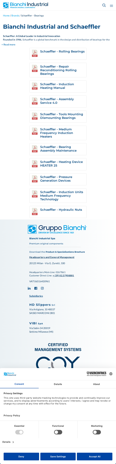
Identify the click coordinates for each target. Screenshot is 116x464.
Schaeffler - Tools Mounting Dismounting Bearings (61, 116)
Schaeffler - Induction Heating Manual (57, 86)
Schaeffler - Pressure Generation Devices (56, 178)
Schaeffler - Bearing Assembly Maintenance (58, 148)
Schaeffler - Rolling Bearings (62, 51)
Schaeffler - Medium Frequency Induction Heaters (56, 132)
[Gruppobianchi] (57, 232)
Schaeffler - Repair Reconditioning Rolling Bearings (58, 70)
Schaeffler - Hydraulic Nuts (61, 209)
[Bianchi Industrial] (25, 5)
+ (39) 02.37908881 (63, 275)
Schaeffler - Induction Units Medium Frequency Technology (61, 195)
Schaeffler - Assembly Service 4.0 (57, 101)
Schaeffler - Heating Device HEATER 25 (61, 163)
